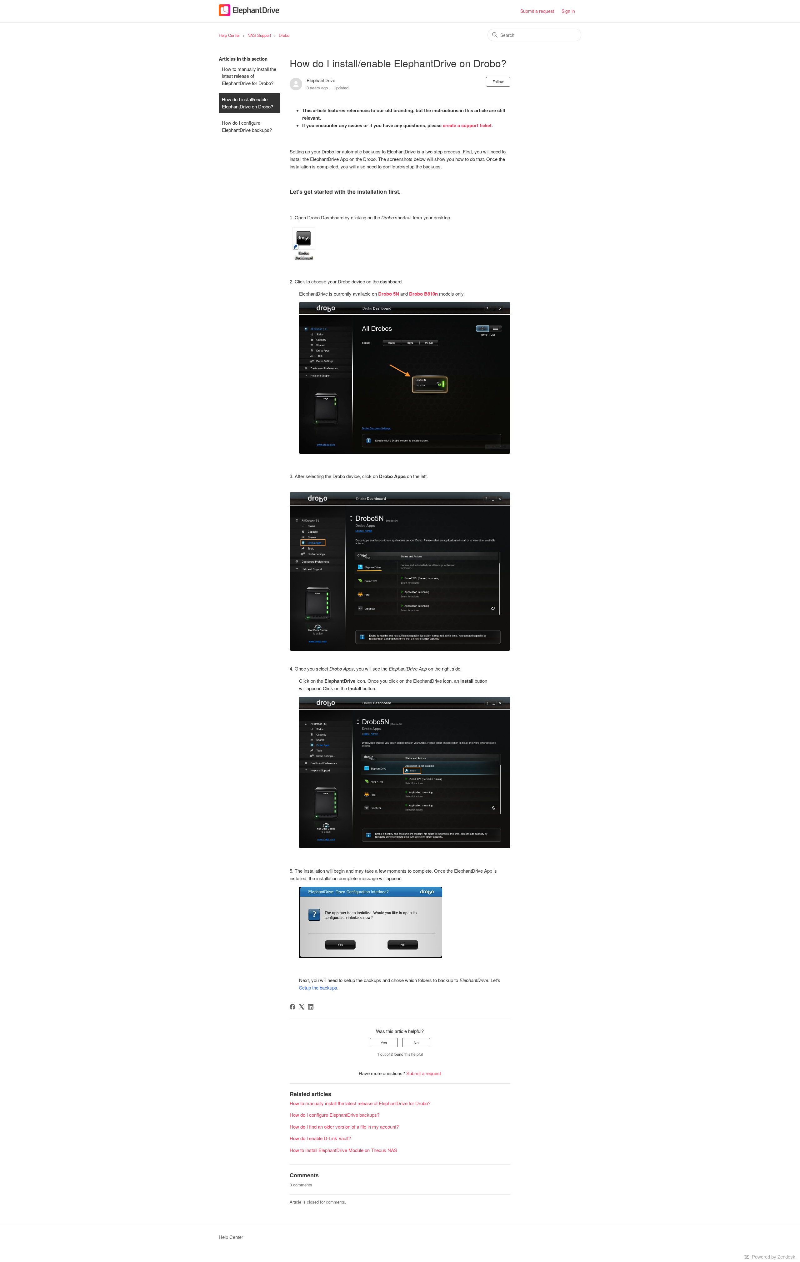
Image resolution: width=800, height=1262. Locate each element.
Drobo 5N (388, 293)
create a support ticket (467, 125)
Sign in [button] (568, 11)
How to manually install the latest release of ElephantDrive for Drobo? (249, 76)
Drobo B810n (423, 293)
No (416, 1042)
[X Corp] (301, 1007)
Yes (384, 1042)
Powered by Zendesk (773, 1257)
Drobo (284, 35)
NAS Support (259, 35)
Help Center (229, 35)
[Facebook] (292, 1007)
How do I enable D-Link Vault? (320, 1138)
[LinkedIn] (310, 1007)
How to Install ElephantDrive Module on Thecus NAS (343, 1150)
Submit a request (537, 11)
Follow (498, 81)
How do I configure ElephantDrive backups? (247, 126)
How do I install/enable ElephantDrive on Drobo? (247, 103)
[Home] (249, 14)
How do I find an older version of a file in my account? (344, 1126)
